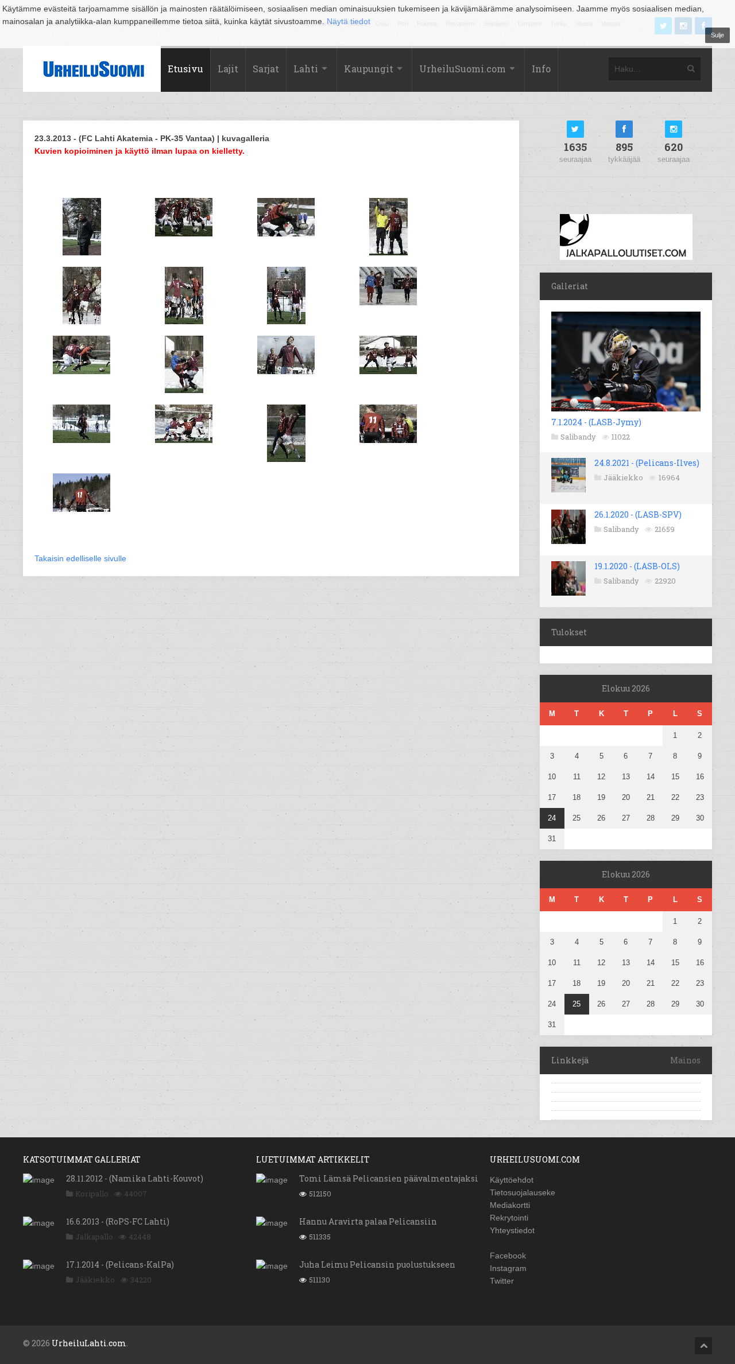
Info (541, 69)
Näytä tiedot (348, 21)
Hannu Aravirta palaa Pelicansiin (368, 1221)
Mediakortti (510, 1205)
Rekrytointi (509, 1217)
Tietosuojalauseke (522, 1192)
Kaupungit (368, 69)
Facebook (508, 1255)
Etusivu (185, 69)
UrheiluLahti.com (89, 1343)
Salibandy (578, 437)
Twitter (502, 1280)
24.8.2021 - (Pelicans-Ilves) (646, 462)
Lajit (228, 69)
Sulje (717, 35)
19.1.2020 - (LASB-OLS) (637, 566)
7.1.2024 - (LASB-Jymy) (596, 422)
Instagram (508, 1268)
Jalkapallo (94, 1236)
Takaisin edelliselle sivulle (80, 558)
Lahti (305, 69)
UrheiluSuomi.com (462, 69)
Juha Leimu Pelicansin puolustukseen (377, 1264)
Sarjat (266, 69)
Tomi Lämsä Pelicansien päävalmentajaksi (388, 1178)
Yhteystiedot (512, 1230)
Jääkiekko (623, 477)
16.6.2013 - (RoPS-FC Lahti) (117, 1221)
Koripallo (92, 1193)
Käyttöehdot (511, 1179)
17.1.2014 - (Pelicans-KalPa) (120, 1264)
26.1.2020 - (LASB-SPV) (638, 514)
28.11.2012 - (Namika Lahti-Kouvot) (134, 1178)
